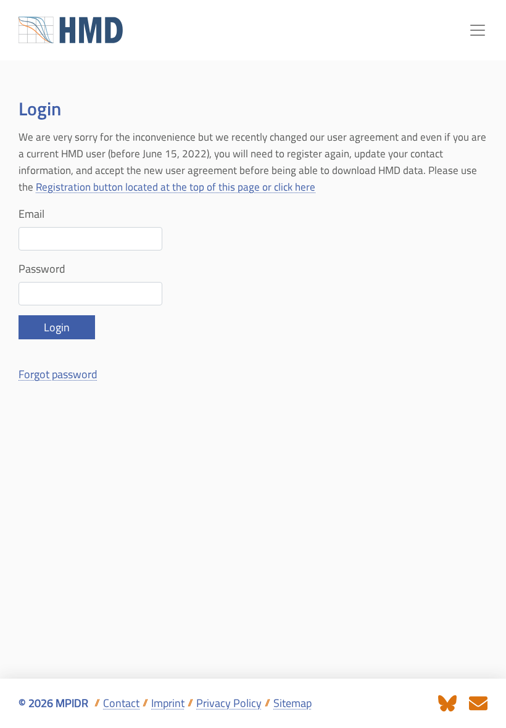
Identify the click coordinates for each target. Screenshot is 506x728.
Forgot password (58, 374)
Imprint (168, 703)
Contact (121, 703)
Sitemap (292, 703)
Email (31, 213)
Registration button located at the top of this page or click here (175, 187)
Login (57, 327)
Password (42, 268)
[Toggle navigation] (477, 30)
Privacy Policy (229, 703)
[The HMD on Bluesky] (447, 702)
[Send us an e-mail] (478, 702)
